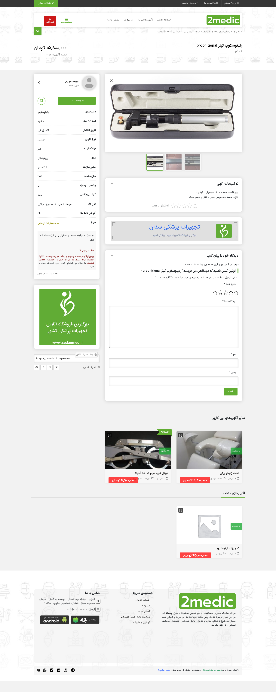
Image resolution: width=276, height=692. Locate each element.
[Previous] (112, 113)
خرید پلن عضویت (189, 3)
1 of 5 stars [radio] (236, 292)
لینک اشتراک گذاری (85, 355)
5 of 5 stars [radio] (215, 292)
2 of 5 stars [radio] (231, 292)
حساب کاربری (143, 600)
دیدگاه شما (229, 302)
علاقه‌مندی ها (210, 3)
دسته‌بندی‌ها (66, 22)
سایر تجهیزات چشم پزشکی (140, 478)
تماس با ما (113, 20)
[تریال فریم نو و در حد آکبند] (138, 450)
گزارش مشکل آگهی (46, 274)
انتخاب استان (45, 3)
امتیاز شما (230, 284)
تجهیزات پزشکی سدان (212, 670)
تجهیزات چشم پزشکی (212, 31)
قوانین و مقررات (141, 622)
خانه (240, 31)
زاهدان (235, 526)
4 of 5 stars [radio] (220, 292)
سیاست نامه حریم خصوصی (135, 617)
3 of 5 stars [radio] (225, 292)
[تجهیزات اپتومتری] (209, 526)
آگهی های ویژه (145, 20)
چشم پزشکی (230, 31)
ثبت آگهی (50, 22)
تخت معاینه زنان (215, 478)
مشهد (236, 51)
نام (234, 354)
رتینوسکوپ (195, 31)
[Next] (235, 113)
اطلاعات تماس (77, 101)
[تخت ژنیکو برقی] (209, 450)
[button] (173, 184)
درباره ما (128, 20)
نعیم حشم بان (163, 670)
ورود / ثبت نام (231, 3)
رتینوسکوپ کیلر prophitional (219, 46)
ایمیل (232, 372)
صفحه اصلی (164, 20)
